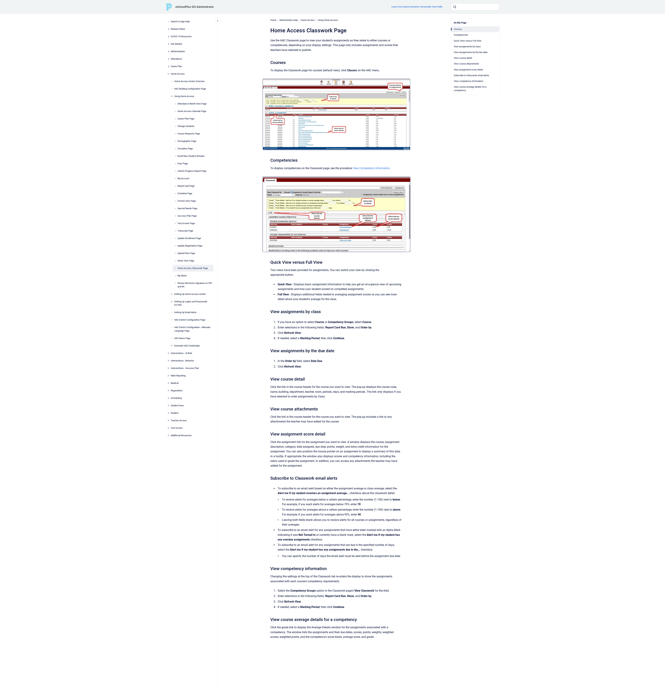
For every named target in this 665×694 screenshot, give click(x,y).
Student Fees (177, 405)
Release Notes (178, 29)
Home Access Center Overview (189, 81)
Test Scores (177, 427)
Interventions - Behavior (182, 360)
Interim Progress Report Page (192, 171)
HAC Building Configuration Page (190, 88)
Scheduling (176, 398)
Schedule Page (185, 193)
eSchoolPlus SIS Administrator (194, 7)
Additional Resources (181, 435)
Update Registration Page (190, 245)
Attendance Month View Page (192, 103)
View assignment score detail (468, 69)
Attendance (176, 59)
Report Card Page (186, 186)
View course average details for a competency (470, 89)
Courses (458, 29)
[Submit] (455, 7)
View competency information (468, 81)
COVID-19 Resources (181, 36)
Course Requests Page (189, 133)
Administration (178, 51)
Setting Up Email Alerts (185, 312)
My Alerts (182, 275)
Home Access (178, 73)
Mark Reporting (178, 375)
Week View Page (186, 260)
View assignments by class (467, 46)
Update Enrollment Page (189, 238)
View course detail (463, 58)
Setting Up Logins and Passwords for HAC (190, 303)
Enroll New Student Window (191, 156)
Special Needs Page (187, 208)
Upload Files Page (186, 253)
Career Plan (176, 66)
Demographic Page (187, 141)
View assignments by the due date (470, 52)
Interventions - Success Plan (185, 368)
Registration (177, 390)
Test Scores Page (186, 223)
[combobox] (475, 7)
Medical (175, 383)
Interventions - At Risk (181, 353)
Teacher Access (179, 420)
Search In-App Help (180, 21)
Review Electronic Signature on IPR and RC (195, 285)
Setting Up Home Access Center (190, 294)
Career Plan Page (186, 118)
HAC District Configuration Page (189, 319)
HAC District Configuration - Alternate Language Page (192, 329)
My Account (183, 178)
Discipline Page (185, 148)
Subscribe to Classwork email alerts (471, 75)
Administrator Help (288, 20)
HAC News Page (182, 338)
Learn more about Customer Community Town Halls (417, 6)
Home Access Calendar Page (192, 111)
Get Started (176, 44)
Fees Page (183, 163)
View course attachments (466, 63)
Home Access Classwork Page (193, 268)
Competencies (461, 35)
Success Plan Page (187, 216)
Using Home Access (184, 96)
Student (174, 412)
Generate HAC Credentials (187, 345)
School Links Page (187, 201)
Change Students (186, 126)
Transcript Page (185, 230)
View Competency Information (371, 168)
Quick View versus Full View (467, 40)
